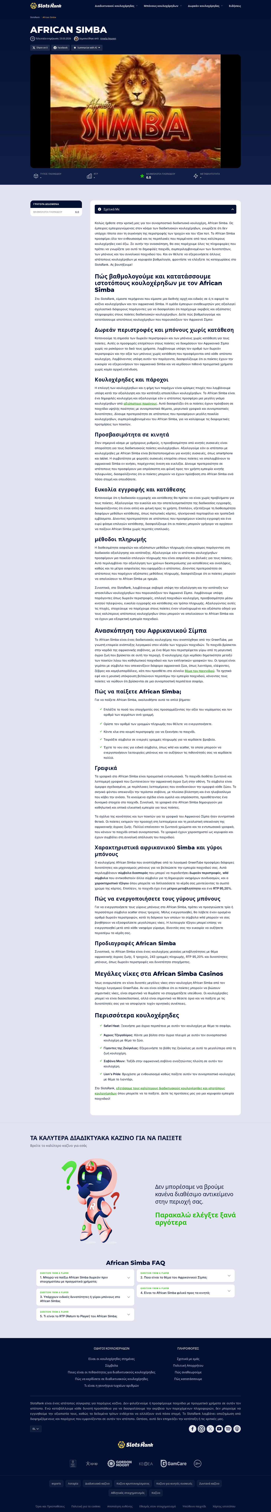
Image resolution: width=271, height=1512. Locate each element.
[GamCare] (173, 1463)
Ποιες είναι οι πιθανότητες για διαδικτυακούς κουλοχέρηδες (111, 1372)
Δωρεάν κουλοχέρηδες (203, 6)
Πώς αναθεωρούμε (188, 1372)
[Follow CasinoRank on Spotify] (228, 1429)
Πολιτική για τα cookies (85, 1506)
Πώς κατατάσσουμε (188, 1379)
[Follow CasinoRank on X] (210, 1429)
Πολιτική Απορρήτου (188, 1365)
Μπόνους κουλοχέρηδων (161, 6)
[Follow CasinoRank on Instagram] (201, 1429)
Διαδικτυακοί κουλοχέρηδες (114, 6)
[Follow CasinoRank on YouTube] (219, 1429)
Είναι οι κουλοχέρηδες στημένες (111, 1359)
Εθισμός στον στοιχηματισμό (157, 1506)
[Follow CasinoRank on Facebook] (192, 1429)
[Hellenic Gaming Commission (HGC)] (73, 1463)
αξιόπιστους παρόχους (140, 403)
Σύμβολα (111, 1365)
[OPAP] (92, 1463)
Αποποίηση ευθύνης (120, 1506)
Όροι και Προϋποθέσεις (50, 1506)
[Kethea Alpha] (146, 1463)
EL (34, 1428)
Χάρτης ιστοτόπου (224, 1506)
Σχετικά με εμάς (188, 1359)
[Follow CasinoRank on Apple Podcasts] (237, 1429)
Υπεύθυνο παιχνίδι (194, 1506)
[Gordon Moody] (120, 1463)
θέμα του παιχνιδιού (199, 671)
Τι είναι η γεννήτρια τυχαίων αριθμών (111, 1386)
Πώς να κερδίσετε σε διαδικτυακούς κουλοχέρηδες (111, 1379)
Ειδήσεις (235, 6)
